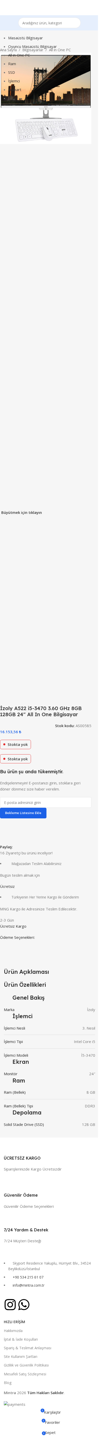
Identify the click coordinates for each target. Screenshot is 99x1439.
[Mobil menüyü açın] (5, 8)
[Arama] (75, 22)
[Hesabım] (93, 8)
